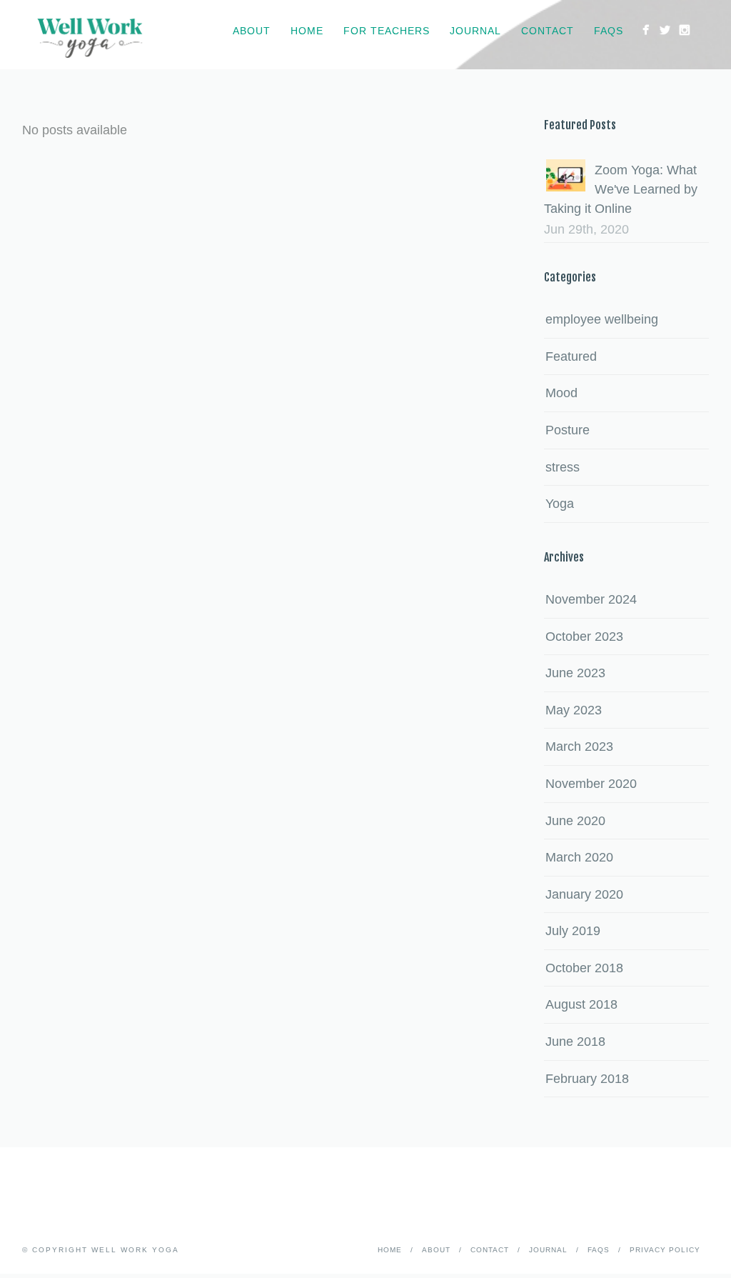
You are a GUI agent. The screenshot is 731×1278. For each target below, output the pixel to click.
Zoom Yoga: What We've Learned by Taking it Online (620, 189)
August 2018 (581, 1004)
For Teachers (386, 30)
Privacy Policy (665, 1250)
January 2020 (584, 894)
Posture (567, 430)
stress (562, 467)
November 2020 (591, 784)
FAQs (608, 30)
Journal (475, 30)
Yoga (559, 503)
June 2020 (575, 821)
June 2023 (575, 673)
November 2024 (591, 599)
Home (307, 30)
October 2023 (584, 636)
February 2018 (587, 1079)
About (252, 30)
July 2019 (572, 931)
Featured (571, 356)
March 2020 (579, 857)
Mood (561, 393)
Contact (547, 30)
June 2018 (575, 1041)
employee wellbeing (601, 319)
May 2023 (573, 710)
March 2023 (579, 746)
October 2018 (584, 968)
